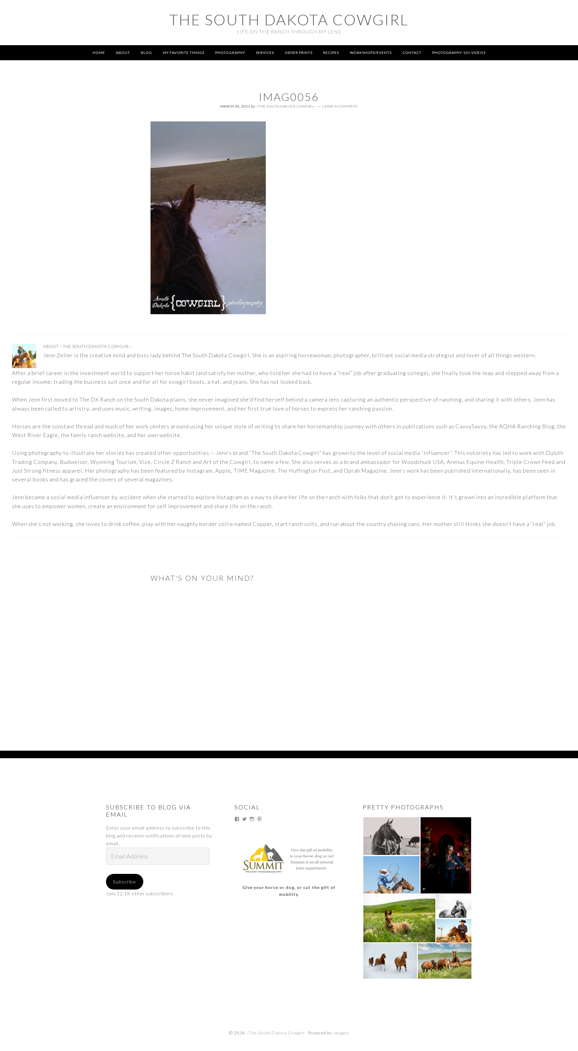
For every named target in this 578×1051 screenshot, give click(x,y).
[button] (391, 836)
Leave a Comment (340, 106)
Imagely (341, 1032)
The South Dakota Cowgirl (289, 20)
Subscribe (124, 881)
